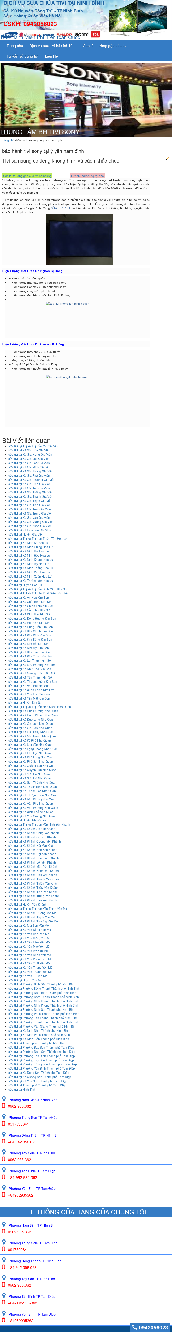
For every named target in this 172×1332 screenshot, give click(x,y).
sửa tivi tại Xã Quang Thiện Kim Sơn (32, 673)
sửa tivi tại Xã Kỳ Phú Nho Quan (29, 740)
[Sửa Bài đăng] (168, 158)
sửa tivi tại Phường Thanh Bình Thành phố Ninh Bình (43, 1022)
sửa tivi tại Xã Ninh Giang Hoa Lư (30, 547)
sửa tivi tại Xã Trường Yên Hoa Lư (30, 580)
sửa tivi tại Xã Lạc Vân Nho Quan (30, 744)
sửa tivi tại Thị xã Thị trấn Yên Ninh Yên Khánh (39, 824)
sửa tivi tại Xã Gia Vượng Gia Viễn (30, 522)
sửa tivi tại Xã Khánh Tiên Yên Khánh (33, 892)
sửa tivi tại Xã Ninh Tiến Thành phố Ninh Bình (38, 1039)
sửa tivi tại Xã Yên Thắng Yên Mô (30, 967)
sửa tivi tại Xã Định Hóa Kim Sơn (29, 614)
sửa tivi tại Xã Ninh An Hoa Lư (28, 543)
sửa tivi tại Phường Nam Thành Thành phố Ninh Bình (43, 997)
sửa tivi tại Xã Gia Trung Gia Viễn (30, 513)
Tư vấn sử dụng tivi (23, 56)
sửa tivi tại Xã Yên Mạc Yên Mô (29, 946)
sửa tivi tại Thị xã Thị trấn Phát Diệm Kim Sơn (38, 593)
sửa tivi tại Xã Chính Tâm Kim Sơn (31, 606)
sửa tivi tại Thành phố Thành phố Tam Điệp (37, 1085)
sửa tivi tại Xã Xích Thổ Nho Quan (30, 812)
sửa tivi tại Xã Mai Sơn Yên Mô (28, 925)
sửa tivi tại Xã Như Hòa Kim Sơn (29, 669)
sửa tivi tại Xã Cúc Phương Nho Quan (33, 711)
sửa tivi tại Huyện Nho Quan (27, 820)
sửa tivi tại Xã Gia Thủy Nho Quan (31, 732)
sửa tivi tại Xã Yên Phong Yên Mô (30, 959)
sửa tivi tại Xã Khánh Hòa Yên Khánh (32, 850)
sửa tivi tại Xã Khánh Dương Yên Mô (32, 913)
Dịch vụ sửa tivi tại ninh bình (53, 45)
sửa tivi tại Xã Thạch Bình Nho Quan (32, 786)
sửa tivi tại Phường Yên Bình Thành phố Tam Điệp (41, 1068)
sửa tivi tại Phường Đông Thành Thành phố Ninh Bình (44, 988)
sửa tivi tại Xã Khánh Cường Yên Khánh (34, 841)
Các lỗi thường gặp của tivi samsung (27, 176)
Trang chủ (15, 45)
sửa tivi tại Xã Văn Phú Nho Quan (30, 803)
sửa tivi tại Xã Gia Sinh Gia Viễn (29, 484)
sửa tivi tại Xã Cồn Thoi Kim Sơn (29, 610)
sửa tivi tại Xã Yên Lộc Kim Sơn (29, 694)
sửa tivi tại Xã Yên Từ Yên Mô (27, 976)
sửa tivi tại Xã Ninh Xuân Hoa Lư (30, 576)
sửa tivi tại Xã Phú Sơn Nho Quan (30, 761)
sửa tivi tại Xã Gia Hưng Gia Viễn (30, 454)
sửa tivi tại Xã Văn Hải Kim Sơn (29, 686)
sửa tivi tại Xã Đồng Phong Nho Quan (33, 715)
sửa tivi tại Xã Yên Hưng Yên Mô (29, 938)
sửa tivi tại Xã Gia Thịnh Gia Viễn (30, 501)
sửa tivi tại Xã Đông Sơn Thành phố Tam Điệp (38, 1072)
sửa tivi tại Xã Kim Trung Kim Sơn (30, 656)
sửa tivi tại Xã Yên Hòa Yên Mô (28, 934)
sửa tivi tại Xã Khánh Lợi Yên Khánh (32, 862)
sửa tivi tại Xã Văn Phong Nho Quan (32, 799)
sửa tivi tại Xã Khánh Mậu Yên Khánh (33, 866)
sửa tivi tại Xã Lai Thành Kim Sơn (30, 660)
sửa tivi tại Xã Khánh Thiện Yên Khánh (33, 883)
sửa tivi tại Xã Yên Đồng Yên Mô (29, 929)
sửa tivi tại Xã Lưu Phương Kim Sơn (32, 665)
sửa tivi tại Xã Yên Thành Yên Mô (30, 972)
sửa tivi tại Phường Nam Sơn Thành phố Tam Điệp (41, 1051)
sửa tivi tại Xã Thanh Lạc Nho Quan (32, 791)
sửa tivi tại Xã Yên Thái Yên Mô (29, 963)
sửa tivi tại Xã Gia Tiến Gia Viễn (29, 505)
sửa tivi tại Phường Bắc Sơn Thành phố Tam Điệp (41, 1047)
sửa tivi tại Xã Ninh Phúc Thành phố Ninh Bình (39, 1035)
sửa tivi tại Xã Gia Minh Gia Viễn (29, 467)
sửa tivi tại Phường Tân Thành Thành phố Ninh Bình (43, 1018)
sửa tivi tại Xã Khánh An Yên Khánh (31, 829)
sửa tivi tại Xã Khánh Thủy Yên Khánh (33, 887)
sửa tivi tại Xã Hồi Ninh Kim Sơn (29, 622)
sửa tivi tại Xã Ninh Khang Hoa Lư (30, 559)
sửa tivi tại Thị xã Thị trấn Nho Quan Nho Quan (39, 707)
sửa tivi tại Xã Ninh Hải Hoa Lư (28, 551)
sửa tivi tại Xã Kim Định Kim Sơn (29, 635)
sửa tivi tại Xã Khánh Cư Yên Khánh (32, 837)
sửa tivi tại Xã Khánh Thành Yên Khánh (34, 879)
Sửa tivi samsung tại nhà (87, 176)
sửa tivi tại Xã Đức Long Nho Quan (31, 719)
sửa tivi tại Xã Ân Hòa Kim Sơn (28, 597)
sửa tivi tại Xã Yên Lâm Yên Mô (29, 942)
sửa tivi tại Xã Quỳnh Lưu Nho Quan (32, 770)
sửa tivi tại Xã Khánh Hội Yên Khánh (32, 854)
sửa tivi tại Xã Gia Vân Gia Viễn (29, 517)
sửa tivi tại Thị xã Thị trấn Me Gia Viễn (33, 446)
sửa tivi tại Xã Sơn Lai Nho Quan (30, 778)
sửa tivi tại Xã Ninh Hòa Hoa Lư (29, 555)
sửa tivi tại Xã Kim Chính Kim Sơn (30, 631)
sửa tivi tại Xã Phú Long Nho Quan (31, 757)
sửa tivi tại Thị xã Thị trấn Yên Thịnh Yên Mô (37, 908)
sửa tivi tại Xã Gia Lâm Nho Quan (30, 723)
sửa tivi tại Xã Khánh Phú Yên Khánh (32, 875)
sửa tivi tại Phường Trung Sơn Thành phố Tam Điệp (42, 1064)
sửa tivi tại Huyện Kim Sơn (25, 702)
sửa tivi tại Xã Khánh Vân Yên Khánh (32, 900)
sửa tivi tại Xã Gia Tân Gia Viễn (29, 488)
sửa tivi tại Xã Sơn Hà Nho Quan (29, 774)
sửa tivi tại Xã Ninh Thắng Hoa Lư (30, 568)
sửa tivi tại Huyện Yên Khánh (27, 904)
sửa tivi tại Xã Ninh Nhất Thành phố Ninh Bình (38, 1030)
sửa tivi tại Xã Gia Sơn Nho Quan (30, 728)
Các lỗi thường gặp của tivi (105, 45)
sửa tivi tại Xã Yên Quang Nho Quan (32, 816)
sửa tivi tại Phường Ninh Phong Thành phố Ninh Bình (43, 1005)
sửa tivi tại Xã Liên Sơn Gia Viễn (29, 530)
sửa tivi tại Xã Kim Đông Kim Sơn (30, 639)
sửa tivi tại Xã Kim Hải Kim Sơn (28, 644)
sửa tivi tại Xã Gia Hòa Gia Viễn (29, 450)
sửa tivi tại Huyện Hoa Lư (25, 585)
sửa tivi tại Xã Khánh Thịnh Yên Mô (31, 917)
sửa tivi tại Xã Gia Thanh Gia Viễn (30, 496)
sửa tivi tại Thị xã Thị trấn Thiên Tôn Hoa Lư (37, 538)
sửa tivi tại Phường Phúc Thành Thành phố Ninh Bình (43, 1014)
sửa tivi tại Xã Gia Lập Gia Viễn (29, 463)
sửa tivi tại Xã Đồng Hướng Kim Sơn (32, 618)
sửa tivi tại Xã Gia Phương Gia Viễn (31, 480)
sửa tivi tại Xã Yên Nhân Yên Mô (29, 955)
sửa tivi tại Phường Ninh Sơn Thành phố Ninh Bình (41, 1009)
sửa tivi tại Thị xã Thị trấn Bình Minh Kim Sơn (38, 589)
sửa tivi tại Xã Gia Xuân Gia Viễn (30, 526)
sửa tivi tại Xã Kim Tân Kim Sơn (29, 652)
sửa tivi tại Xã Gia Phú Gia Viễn (29, 475)
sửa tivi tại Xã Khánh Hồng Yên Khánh (33, 858)
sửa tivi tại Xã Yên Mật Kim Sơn (29, 698)
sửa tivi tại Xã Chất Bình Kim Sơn (30, 601)
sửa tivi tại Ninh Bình (22, 1089)
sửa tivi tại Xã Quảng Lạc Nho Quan (32, 765)
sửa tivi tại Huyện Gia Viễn (25, 534)
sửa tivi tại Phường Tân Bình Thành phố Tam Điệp (41, 1056)
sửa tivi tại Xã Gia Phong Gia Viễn (30, 471)
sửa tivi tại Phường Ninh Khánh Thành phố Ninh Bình (43, 1001)
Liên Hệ (51, 56)
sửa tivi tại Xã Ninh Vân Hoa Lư (29, 572)
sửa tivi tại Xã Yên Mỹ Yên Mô (28, 950)
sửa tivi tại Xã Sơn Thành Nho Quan (32, 782)
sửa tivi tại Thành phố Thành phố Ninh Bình (37, 1043)
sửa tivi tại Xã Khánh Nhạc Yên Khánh (33, 871)
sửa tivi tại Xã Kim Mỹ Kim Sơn (28, 648)
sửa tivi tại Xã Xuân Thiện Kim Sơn (31, 690)
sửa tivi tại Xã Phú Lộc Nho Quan (30, 753)
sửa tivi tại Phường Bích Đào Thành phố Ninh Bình (41, 984)
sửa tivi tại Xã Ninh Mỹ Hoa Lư (28, 564)
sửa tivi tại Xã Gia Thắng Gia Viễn (30, 492)
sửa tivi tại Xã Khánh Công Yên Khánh (33, 833)
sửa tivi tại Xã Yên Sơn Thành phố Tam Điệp (37, 1081)
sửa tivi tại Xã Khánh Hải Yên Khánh (32, 845)
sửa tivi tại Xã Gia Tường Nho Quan (32, 736)
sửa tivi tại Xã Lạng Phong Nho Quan (33, 749)
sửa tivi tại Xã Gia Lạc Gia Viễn (29, 458)
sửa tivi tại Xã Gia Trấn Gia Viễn (29, 509)
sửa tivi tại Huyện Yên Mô (25, 980)
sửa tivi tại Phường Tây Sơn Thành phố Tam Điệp (41, 1060)
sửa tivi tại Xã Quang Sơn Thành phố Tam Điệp (39, 1077)
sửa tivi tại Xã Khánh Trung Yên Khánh (34, 896)
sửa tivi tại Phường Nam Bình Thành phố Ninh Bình (42, 993)
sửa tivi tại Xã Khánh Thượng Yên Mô (33, 921)
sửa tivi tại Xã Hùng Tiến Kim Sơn (30, 627)
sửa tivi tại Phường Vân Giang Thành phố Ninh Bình (42, 1026)
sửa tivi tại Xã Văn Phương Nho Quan (33, 808)
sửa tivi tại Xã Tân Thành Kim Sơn (30, 677)
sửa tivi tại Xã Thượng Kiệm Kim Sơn (32, 681)
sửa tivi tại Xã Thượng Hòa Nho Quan (33, 795)
